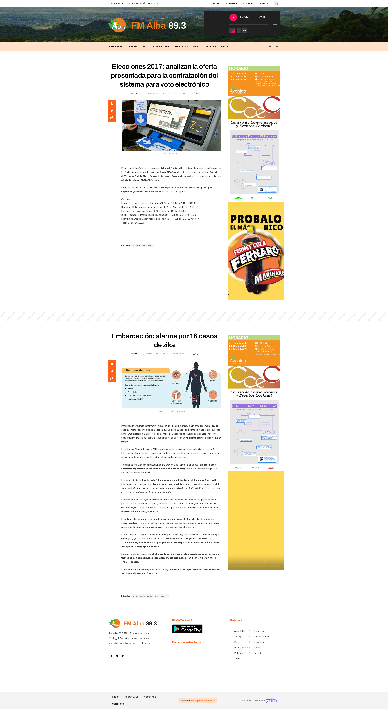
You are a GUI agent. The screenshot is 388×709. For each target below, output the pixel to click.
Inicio (216, 3)
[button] (276, 3)
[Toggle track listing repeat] (244, 30)
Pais (145, 46)
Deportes (210, 46)
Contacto (264, 3)
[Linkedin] (123, 655)
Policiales (181, 46)
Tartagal (132, 46)
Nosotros (247, 3)
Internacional (161, 46)
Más (222, 46)
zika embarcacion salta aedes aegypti (150, 596)
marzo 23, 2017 (153, 93)
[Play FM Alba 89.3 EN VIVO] (233, 17)
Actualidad (115, 46)
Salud (195, 46)
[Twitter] (270, 46)
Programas (230, 3)
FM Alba (138, 93)
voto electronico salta (143, 245)
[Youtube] (277, 46)
